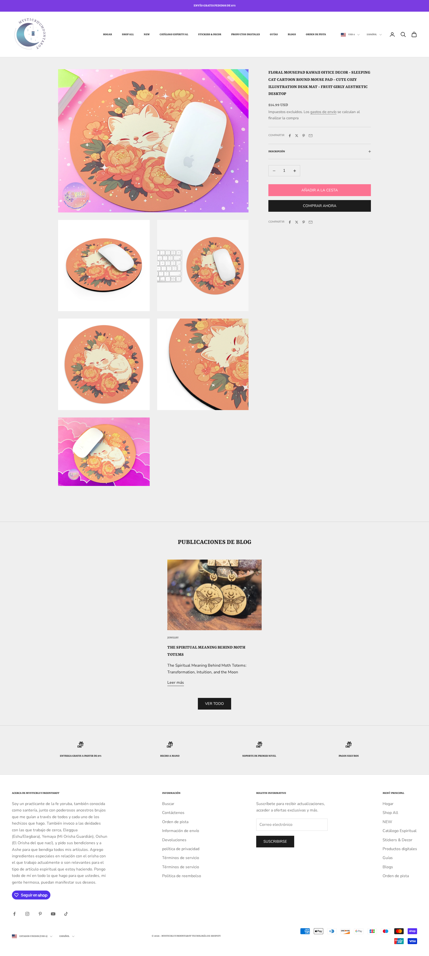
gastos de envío (323, 111)
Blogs (292, 34)
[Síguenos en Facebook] (14, 913)
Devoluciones (174, 840)
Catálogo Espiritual (174, 34)
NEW (147, 34)
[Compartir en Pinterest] (304, 136)
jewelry (173, 637)
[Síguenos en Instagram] (27, 913)
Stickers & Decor (209, 34)
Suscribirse (275, 841)
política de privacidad (180, 849)
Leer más (175, 682)
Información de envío (180, 831)
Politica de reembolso (181, 876)
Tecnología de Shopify (206, 936)
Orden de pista (316, 34)
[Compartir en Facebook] (290, 136)
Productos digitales (245, 34)
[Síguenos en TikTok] (66, 913)
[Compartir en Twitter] (297, 136)
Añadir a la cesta (319, 190)
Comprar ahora (319, 205)
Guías (274, 34)
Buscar (168, 804)
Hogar (107, 34)
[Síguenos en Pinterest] (40, 913)
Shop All (128, 34)
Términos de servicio (180, 858)
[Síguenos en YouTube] (53, 913)
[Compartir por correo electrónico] (311, 136)
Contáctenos (173, 812)
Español (372, 34)
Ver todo (214, 703)
